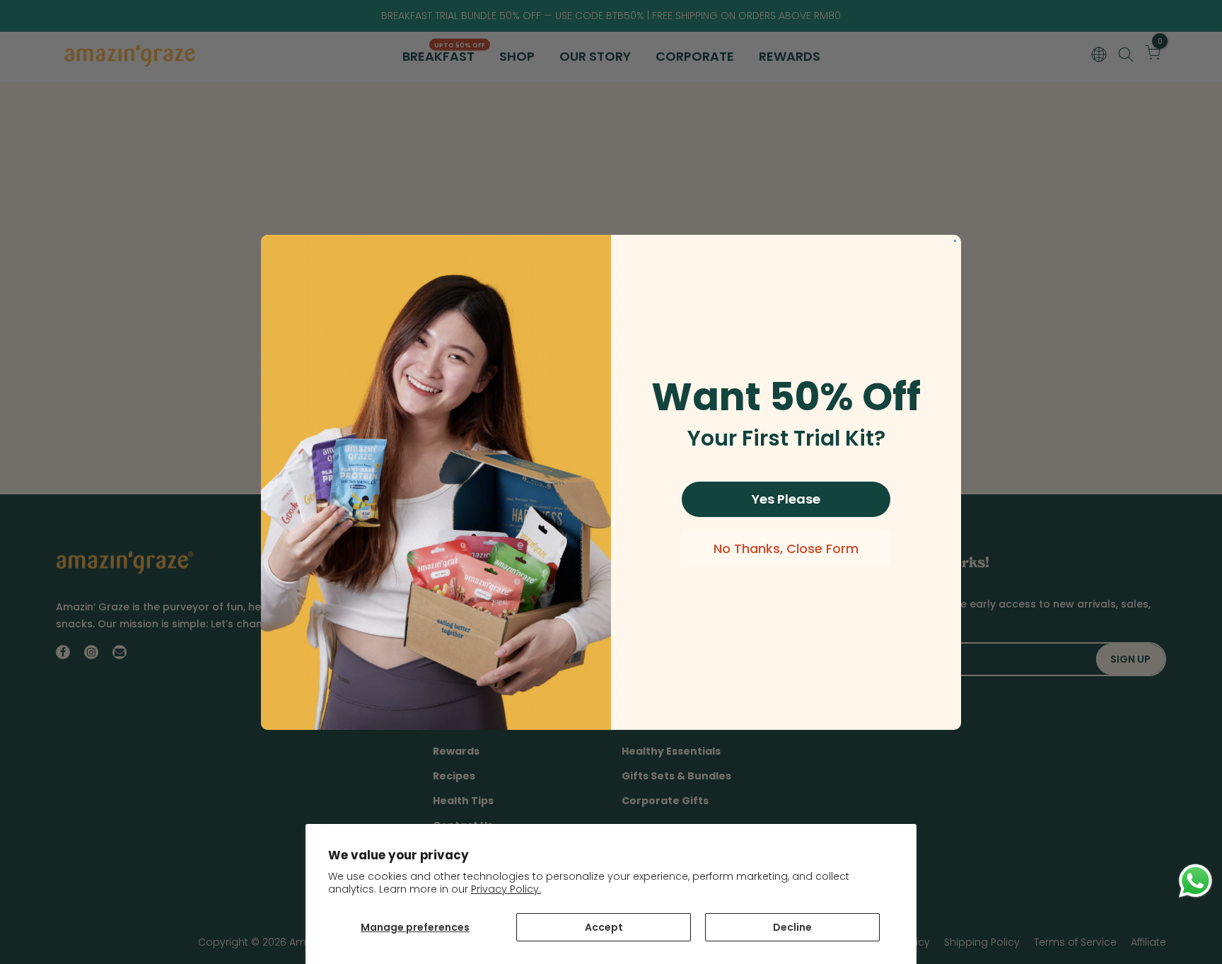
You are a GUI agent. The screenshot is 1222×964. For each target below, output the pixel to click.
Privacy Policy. (506, 889)
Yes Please (786, 499)
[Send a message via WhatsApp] (1195, 880)
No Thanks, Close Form (786, 548)
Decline (792, 927)
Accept (604, 927)
